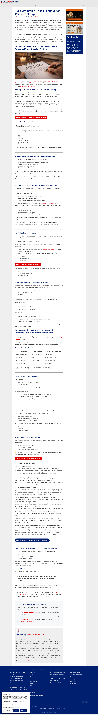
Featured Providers (35, 16)
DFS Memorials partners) (48, 249)
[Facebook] (83, 702)
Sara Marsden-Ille (35, 634)
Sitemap (63, 708)
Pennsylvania (33, 681)
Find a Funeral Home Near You (57, 672)
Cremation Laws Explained (27, 621)
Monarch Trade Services (48, 203)
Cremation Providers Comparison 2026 (60, 5)
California (32, 672)
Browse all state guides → (36, 695)
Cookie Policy (43, 708)
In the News (73, 683)
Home (8, 5)
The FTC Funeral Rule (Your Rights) (18, 689)
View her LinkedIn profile (28, 660)
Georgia (32, 687)
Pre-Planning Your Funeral (16, 680)
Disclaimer (58, 708)
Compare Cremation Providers (28, 616)
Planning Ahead (88, 5)
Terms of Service (50, 708)
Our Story (72, 679)
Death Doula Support (15, 685)
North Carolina (33, 690)
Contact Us (95, 5)
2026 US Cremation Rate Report (18, 678)
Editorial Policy (73, 676)
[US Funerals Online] (10, 1)
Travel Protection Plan (57, 678)
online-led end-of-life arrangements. (29, 86)
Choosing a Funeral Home (16, 5)
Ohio (31, 685)
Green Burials (72, 5)
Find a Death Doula (54, 680)
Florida (32, 676)
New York (32, 679)
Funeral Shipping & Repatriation (17, 687)
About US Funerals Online (76, 672)
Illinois (31, 683)
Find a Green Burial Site (56, 682)
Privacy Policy (36, 708)
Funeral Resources (41, 5)
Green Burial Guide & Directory (17, 682)
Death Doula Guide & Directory (29, 5)
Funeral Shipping (80, 5)
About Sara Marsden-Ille (76, 674)
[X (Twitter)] (86, 702)
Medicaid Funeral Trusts (56, 685)
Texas (31, 674)
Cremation (48, 5)
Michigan (32, 692)
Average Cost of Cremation (28, 619)
